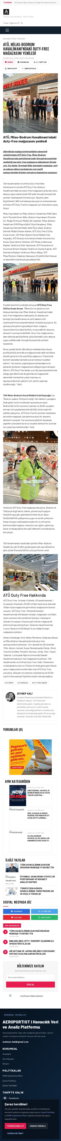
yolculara (7, 672)
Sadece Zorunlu (38, 1126)
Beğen (10, 62)
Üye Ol (30, 984)
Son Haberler (8, 1059)
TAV (5, 183)
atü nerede (22, 683)
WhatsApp (12, 68)
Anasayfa (7, 1054)
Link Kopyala (30, 68)
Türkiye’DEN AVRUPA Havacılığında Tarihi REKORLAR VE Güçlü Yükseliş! (37, 839)
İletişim (6, 1063)
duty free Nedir (39, 683)
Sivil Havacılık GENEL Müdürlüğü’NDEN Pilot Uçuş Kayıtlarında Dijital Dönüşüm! (38, 794)
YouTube (18, 917)
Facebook (24, 62)
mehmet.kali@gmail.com (16, 1041)
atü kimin (9, 683)
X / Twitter (41, 62)
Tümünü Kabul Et (15, 1126)
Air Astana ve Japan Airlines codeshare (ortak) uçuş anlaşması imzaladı (32, 952)
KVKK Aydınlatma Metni (13, 1076)
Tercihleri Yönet (15, 1133)
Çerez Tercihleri (10, 1085)
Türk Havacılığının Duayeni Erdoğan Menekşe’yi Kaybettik (37, 866)
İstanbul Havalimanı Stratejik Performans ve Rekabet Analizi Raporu (37, 879)
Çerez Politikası (9, 1081)
